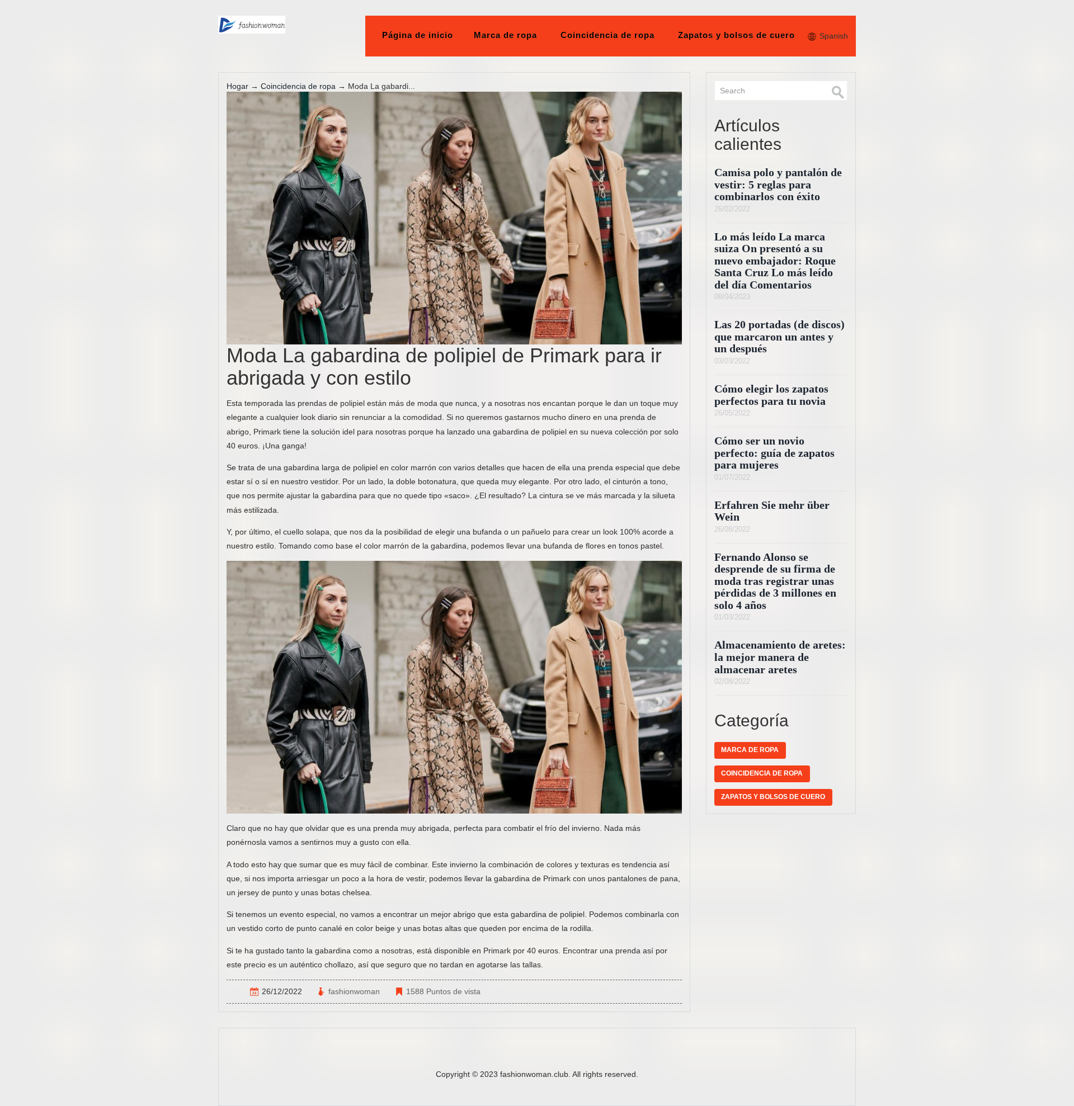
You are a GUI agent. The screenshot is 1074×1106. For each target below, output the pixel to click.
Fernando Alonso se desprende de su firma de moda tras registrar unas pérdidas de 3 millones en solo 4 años (775, 581)
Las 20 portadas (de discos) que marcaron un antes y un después (779, 337)
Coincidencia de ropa (607, 35)
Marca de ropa (505, 35)
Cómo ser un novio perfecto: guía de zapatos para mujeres (774, 453)
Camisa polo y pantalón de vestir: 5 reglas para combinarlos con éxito (778, 184)
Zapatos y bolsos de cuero (736, 35)
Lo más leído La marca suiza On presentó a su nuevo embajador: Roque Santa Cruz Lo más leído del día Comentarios (775, 261)
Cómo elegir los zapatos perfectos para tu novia (771, 395)
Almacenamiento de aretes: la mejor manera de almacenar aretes (780, 657)
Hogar (237, 86)
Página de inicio (417, 35)
